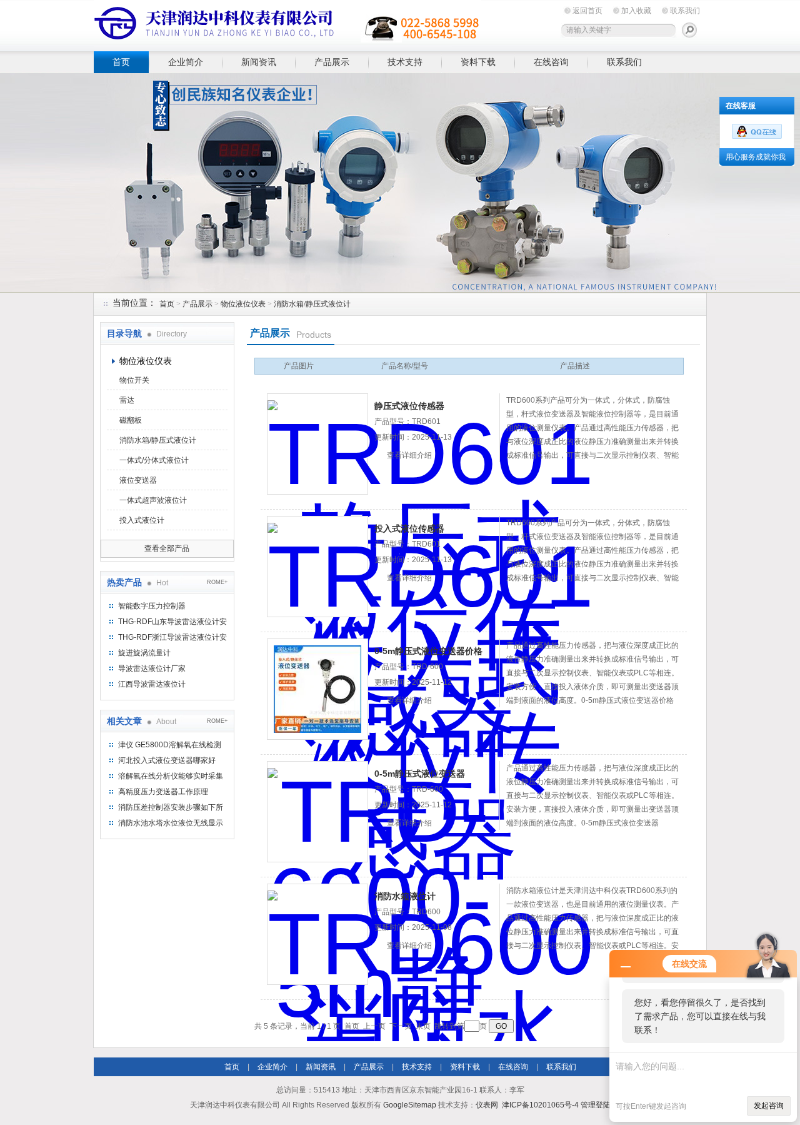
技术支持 (405, 62)
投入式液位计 (141, 520)
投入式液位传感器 (409, 528)
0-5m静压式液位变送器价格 (428, 651)
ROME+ (217, 582)
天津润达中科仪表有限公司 (287, 23)
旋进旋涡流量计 (144, 652)
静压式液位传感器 (409, 406)
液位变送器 (138, 480)
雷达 (126, 400)
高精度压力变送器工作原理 (163, 791)
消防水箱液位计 (405, 896)
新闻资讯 (258, 62)
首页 (121, 62)
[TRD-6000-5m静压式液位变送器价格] (317, 689)
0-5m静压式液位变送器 (419, 774)
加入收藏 (636, 10)
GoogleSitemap (409, 1105)
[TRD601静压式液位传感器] (317, 444)
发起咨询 (769, 1105)
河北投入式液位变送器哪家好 (167, 760)
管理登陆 (596, 1105)
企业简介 (185, 62)
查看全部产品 (166, 548)
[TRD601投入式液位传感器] (317, 566)
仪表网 (487, 1105)
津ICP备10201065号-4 (540, 1105)
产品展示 (331, 62)
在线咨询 (551, 62)
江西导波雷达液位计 (152, 684)
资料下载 (478, 62)
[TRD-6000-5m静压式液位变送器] (317, 811)
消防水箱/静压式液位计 (312, 304)
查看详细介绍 (409, 455)
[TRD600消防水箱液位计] (317, 934)
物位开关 (134, 380)
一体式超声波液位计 (153, 500)
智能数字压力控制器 (152, 606)
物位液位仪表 (243, 304)
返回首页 (587, 10)
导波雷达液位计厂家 (152, 668)
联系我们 (685, 10)
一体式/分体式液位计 (154, 460)
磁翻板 (130, 420)
